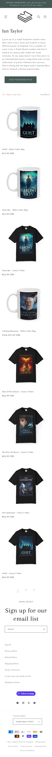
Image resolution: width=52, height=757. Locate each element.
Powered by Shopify (26, 742)
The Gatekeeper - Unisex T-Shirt (15, 513)
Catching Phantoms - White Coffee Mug (19, 331)
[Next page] (34, 590)
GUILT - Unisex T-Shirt (11, 573)
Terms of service (26, 746)
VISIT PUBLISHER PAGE (20, 79)
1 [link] (18, 590)
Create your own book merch (18, 676)
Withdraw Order (12, 682)
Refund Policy (11, 657)
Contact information (27, 750)
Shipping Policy (12, 663)
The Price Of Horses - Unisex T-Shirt (17, 452)
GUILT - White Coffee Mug (13, 149)
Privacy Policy (11, 651)
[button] (6, 17)
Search (8, 645)
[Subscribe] (44, 629)
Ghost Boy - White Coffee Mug (15, 210)
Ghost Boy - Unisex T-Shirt (13, 270)
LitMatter (15, 742)
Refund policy (41, 742)
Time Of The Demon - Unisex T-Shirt (17, 392)
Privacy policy (13, 746)
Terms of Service (12, 670)
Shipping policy (40, 746)
